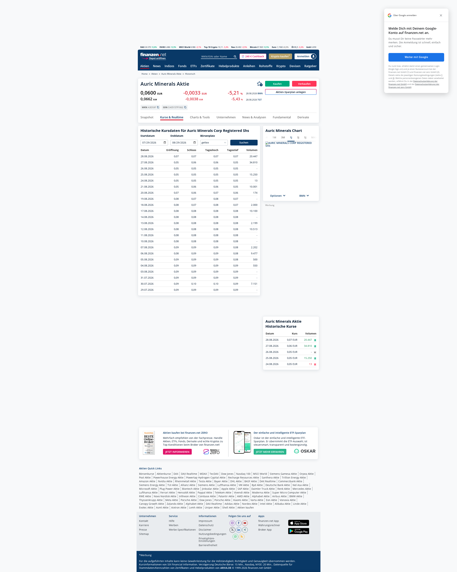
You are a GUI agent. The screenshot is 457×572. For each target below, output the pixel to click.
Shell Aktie (228, 507)
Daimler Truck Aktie (263, 488)
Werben (173, 525)
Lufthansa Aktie (226, 485)
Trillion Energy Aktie (294, 477)
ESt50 (162, 47)
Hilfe (171, 521)
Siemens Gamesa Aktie (283, 473)
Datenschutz (206, 525)
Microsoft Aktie (148, 488)
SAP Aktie (243, 488)
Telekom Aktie (223, 492)
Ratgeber (310, 66)
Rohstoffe (265, 66)
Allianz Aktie (188, 485)
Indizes (169, 66)
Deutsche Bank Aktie (277, 485)
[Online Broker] (153, 58)
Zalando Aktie (175, 503)
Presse (143, 529)
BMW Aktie (295, 496)
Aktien (144, 66)
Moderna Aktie (261, 492)
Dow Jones (227, 473)
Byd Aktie (257, 485)
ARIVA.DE (225, 568)
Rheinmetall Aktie (185, 481)
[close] (441, 15)
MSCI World (184, 47)
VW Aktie (244, 485)
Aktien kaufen (245, 507)
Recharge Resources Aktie (243, 477)
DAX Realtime (189, 473)
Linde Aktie (299, 503)
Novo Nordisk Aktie (165, 496)
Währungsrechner (269, 525)
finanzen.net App (268, 521)
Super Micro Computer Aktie (289, 492)
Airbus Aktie (279, 496)
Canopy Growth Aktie (151, 503)
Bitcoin (253, 47)
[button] (253, 56)
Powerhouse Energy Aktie (168, 477)
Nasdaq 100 (243, 473)
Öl (293, 47)
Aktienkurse (164, 473)
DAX (142, 47)
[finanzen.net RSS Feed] (242, 537)
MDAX (203, 473)
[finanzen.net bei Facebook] (239, 523)
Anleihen (249, 66)
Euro (274, 47)
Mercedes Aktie (302, 488)
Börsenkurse (146, 473)
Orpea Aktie (307, 473)
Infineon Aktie (187, 496)
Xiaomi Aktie (240, 500)
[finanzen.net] (153, 54)
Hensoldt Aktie (186, 492)
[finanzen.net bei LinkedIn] (239, 530)
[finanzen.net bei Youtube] (245, 523)
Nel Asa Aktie (300, 485)
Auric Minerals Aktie (171, 73)
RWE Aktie (145, 496)
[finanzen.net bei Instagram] (232, 523)
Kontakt (143, 521)
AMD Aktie (243, 496)
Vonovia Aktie (288, 500)
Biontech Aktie (190, 488)
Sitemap (144, 534)
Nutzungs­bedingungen (212, 534)
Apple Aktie (228, 488)
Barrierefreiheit (208, 545)
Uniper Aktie (212, 507)
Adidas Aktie (232, 503)
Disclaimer (205, 529)
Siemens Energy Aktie (152, 485)
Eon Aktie (271, 500)
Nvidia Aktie (165, 481)
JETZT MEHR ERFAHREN (270, 451)
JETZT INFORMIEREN (177, 451)
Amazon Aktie (147, 481)
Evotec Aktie (146, 507)
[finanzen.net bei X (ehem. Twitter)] (232, 530)
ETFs (193, 66)
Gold (308, 47)
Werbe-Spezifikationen (182, 529)
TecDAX (214, 473)
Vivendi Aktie (241, 492)
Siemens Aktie (206, 485)
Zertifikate (208, 66)
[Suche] (235, 56)
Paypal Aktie (205, 492)
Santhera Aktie (270, 477)
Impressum (205, 521)
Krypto (281, 66)
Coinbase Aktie (207, 496)
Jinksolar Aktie (210, 488)
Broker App (265, 529)
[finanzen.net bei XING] (245, 530)
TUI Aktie (172, 485)
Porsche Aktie (189, 500)
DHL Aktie (236, 481)
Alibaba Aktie (282, 503)
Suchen (243, 142)
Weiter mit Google (416, 57)
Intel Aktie (266, 503)
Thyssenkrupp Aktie (151, 500)
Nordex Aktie (249, 503)
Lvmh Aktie (195, 507)
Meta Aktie (171, 500)
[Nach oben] (311, 568)
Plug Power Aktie (169, 488)
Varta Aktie (256, 500)
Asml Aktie (162, 507)
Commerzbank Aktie (290, 481)
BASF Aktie (250, 481)
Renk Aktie (283, 488)
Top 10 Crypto (210, 47)
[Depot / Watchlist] (260, 84)
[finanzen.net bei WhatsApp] (235, 537)
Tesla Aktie (205, 481)
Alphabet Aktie (261, 496)
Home (145, 73)
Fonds (182, 66)
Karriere (144, 525)
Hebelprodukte (229, 66)
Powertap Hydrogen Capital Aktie (205, 477)
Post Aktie (145, 477)
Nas (233, 47)
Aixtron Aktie (178, 507)
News (157, 66)
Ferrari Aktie (167, 492)
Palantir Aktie (226, 496)
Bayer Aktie (221, 481)
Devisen (295, 66)
